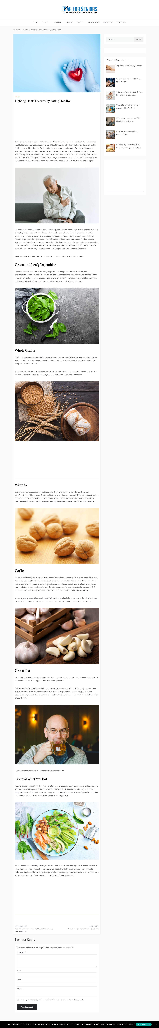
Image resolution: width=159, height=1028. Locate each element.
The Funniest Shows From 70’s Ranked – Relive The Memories (34, 930)
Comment (21, 952)
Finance (46, 23)
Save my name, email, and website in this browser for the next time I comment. (51, 1000)
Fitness (57, 23)
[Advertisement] (57, 123)
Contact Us (93, 23)
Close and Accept (144, 1024)
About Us (108, 23)
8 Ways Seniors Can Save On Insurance (83, 929)
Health (69, 23)
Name (20, 970)
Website (20, 989)
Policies (120, 23)
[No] (156, 1024)
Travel (80, 23)
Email (19, 980)
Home (35, 23)
